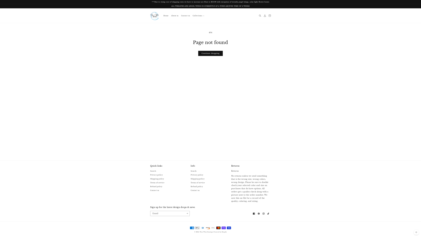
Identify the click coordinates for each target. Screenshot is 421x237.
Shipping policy (157, 179)
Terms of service (157, 183)
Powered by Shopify (220, 232)
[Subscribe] (187, 213)
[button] (198, 15)
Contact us (154, 190)
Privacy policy (156, 175)
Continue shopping (210, 53)
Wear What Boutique (206, 232)
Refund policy (156, 187)
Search (153, 171)
